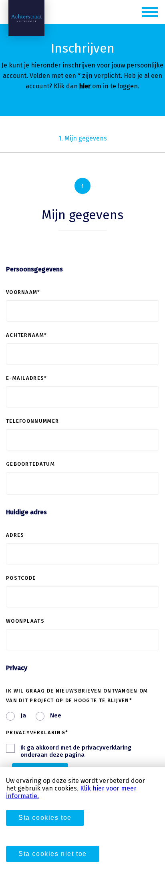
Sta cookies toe (45, 817)
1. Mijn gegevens (82, 138)
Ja (23, 715)
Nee (55, 715)
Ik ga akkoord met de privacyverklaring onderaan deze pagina (75, 751)
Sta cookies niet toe (52, 853)
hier (85, 86)
